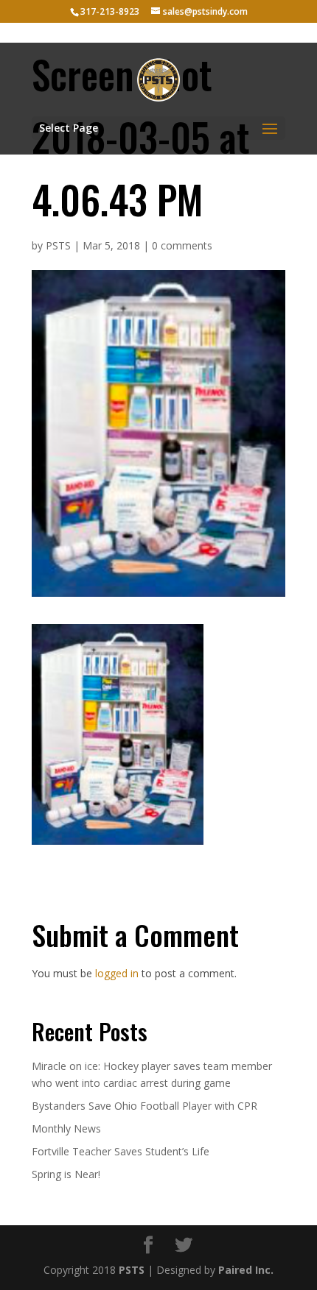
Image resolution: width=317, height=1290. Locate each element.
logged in (117, 973)
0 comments (182, 245)
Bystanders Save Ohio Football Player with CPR (144, 1106)
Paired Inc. (246, 1270)
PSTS (58, 245)
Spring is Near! (66, 1174)
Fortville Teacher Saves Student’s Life (120, 1151)
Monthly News (66, 1128)
